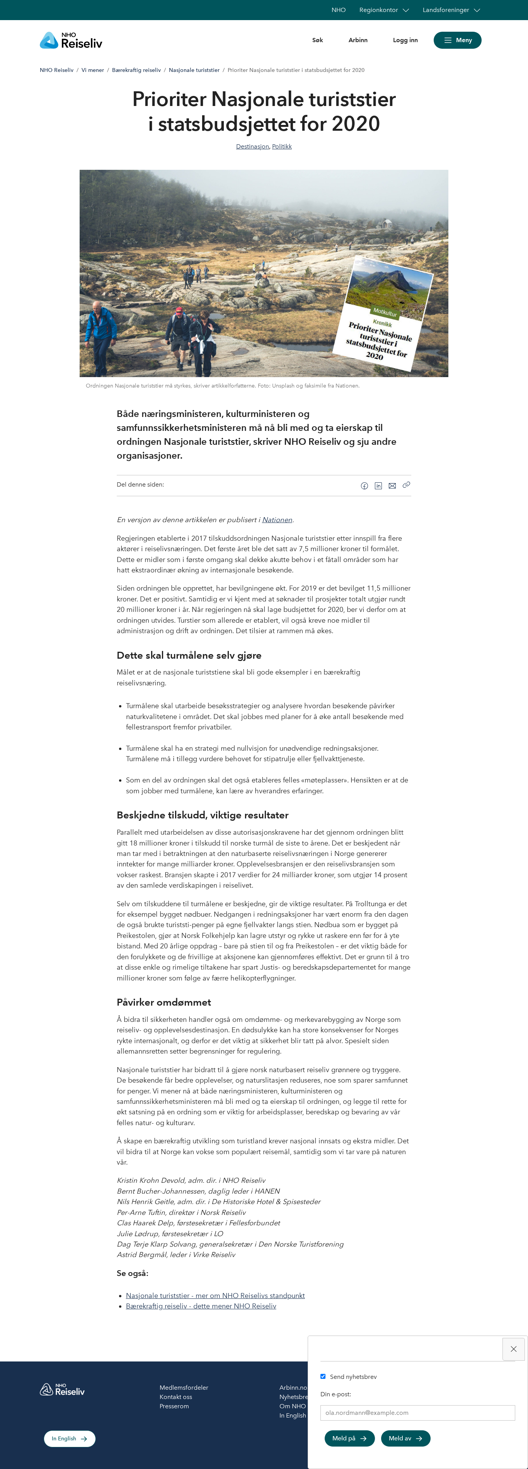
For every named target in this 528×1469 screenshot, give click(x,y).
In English (64, 1438)
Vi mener (93, 70)
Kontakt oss (176, 1397)
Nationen (277, 520)
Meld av (400, 1438)
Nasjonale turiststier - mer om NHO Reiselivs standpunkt (215, 1295)
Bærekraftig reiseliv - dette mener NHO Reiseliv (201, 1306)
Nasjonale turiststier (194, 70)
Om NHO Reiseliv (304, 1406)
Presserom (174, 1406)
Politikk (282, 146)
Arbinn (358, 40)
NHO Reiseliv (56, 70)
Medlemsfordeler (184, 1387)
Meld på (344, 1438)
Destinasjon (252, 146)
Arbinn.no (293, 1387)
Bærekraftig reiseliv (136, 70)
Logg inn (405, 40)
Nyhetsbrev (295, 1397)
